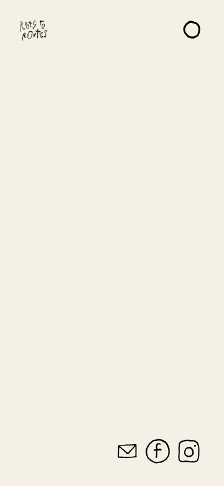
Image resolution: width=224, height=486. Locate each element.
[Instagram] (189, 451)
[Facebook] (157, 451)
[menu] (193, 30)
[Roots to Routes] (33, 30)
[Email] (127, 451)
